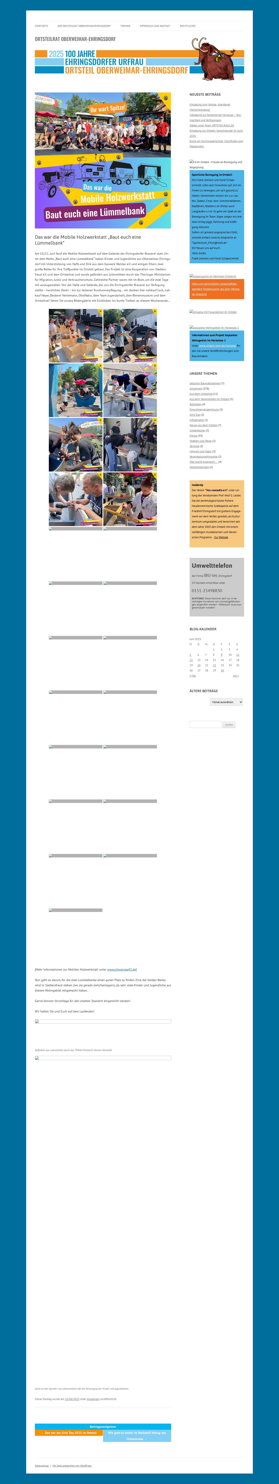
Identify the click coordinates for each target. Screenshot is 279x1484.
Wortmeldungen (199, 467)
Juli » (236, 676)
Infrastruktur (197, 420)
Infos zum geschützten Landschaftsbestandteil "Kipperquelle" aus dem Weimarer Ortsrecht (216, 289)
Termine (125, 25)
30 (222, 670)
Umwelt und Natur (201, 451)
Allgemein (93, 1399)
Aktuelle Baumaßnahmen (205, 383)
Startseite (41, 25)
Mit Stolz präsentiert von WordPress (72, 1465)
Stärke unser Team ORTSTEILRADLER (212, 125)
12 (191, 660)
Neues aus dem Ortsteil (203, 425)
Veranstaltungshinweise (204, 456)
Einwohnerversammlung (204, 409)
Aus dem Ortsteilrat (201, 394)
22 (214, 665)
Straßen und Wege (201, 441)
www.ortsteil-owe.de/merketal (217, 346)
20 (199, 665)
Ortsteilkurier (197, 430)
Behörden (195, 404)
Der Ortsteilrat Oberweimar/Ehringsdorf (84, 25)
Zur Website (221, 537)
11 (237, 655)
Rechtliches (188, 25)
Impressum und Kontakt (155, 25)
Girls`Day (195, 415)
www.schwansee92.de (121, 969)
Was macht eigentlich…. (204, 462)
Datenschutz (42, 1465)
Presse (193, 436)
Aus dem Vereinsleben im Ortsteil (209, 399)
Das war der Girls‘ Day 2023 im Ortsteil (69, 1433)
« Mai (193, 676)
